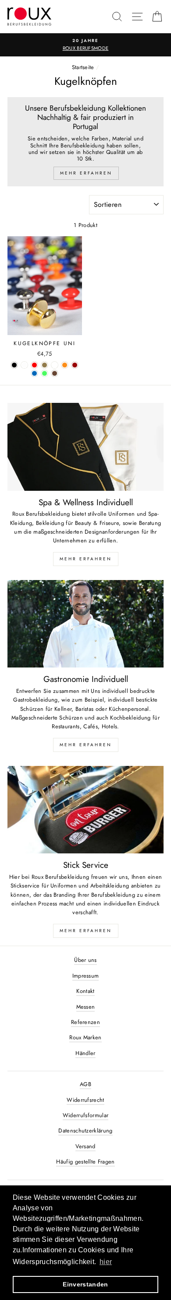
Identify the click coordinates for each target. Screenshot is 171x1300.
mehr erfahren (86, 744)
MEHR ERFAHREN (86, 559)
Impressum (85, 976)
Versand (85, 1146)
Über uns (85, 960)
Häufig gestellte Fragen (85, 1161)
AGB (85, 1084)
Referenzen (85, 1022)
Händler (85, 1053)
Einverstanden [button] (85, 1284)
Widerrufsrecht (85, 1100)
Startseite (83, 67)
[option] (85, 45)
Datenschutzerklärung (85, 1130)
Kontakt (85, 991)
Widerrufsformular (85, 1115)
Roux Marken (85, 1037)
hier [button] (106, 1261)
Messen (85, 1007)
